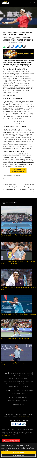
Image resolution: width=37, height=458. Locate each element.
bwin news (16, 404)
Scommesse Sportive (15, 373)
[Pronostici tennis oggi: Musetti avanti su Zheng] (16, 336)
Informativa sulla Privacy (22, 397)
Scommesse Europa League (12, 381)
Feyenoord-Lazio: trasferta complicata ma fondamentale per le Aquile (26, 187)
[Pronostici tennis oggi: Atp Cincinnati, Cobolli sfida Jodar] (16, 312)
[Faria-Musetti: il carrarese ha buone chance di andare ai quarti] (16, 286)
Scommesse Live (27, 373)
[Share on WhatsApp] (4, 46)
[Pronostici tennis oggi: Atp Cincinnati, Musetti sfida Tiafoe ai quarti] (16, 233)
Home (4, 32)
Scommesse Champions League (18, 378)
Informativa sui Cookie (14, 400)
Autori (22, 404)
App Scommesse (26, 384)
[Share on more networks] (24, 46)
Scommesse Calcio (12, 376)
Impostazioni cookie (18, 455)
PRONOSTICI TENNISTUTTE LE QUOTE (18, 170)
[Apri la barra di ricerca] (30, 2)
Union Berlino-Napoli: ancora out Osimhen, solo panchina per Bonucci (10, 187)
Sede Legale (25, 400)
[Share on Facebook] (12, 46)
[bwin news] (6, 2)
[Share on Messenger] (16, 46)
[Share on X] (8, 46)
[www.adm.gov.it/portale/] (18, 425)
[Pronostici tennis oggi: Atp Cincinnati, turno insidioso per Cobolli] (16, 361)
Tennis (9, 32)
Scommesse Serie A (24, 376)
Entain (31, 390)
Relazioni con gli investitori (18, 393)
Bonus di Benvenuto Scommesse (18, 386)
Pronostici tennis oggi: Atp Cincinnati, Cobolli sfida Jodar (18, 314)
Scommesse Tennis (27, 381)
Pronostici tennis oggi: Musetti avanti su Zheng (15, 338)
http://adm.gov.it (6, 435)
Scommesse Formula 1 (13, 384)
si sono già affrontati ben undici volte (23, 162)
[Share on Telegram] (20, 46)
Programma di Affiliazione (20, 390)
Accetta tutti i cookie (18, 452)
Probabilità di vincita (23, 416)
